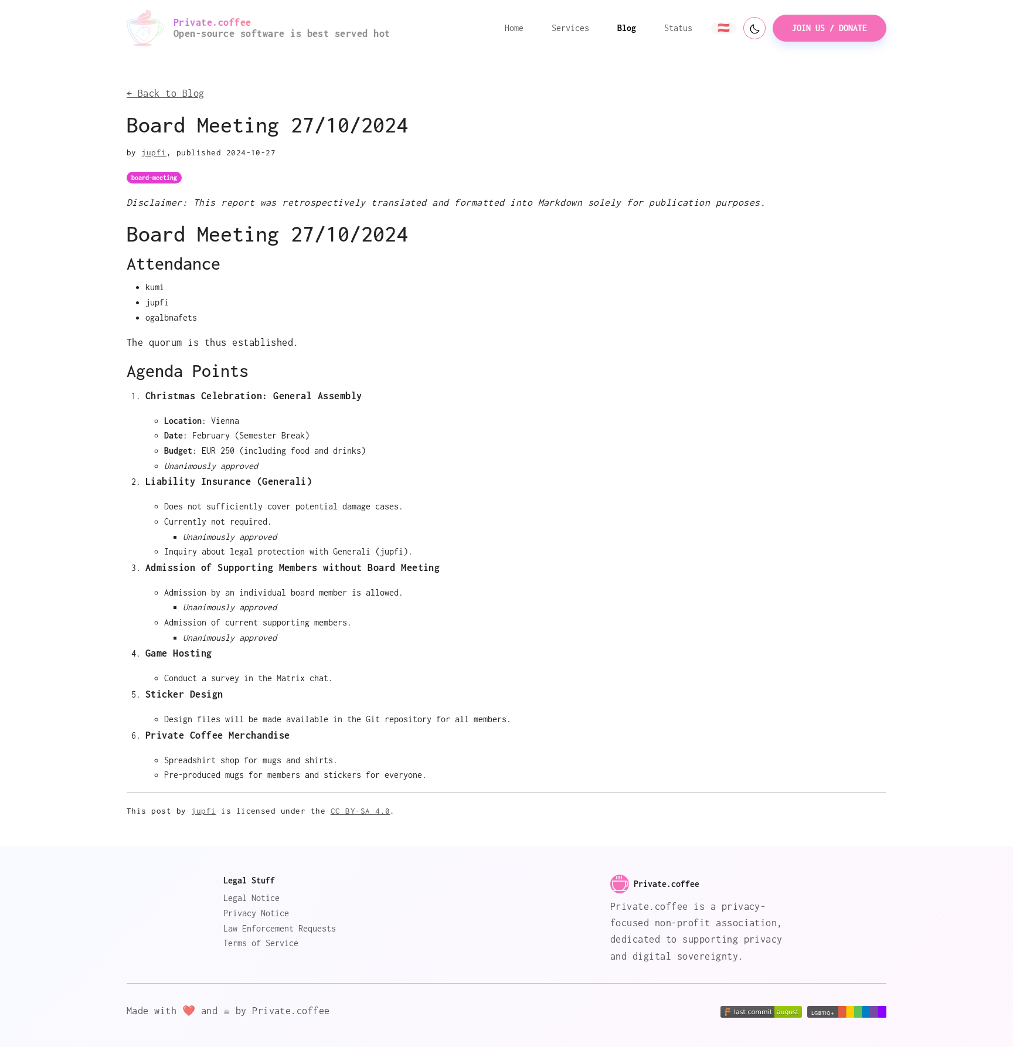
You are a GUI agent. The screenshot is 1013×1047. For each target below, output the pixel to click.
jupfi (153, 152)
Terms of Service (260, 943)
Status (678, 28)
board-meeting (154, 177)
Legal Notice (251, 898)
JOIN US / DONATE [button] (829, 28)
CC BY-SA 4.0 (360, 810)
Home (514, 28)
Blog (626, 28)
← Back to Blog (166, 93)
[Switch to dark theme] (754, 28)
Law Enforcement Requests (279, 928)
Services (570, 28)
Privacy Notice (256, 913)
